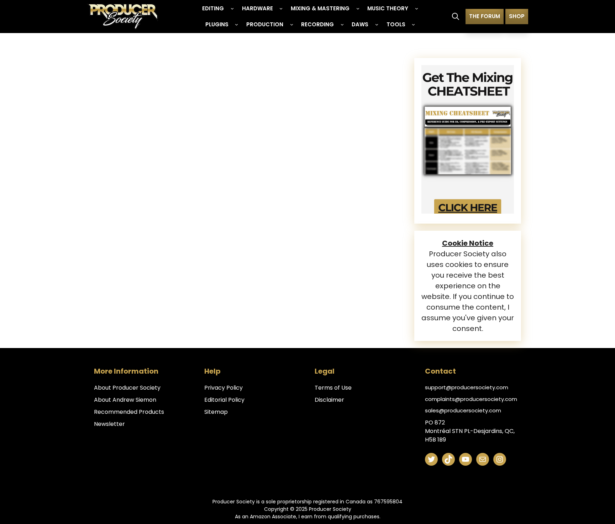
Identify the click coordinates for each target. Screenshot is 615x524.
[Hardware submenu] (281, 8)
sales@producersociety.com (463, 410)
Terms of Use (333, 388)
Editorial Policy (224, 400)
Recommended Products (129, 412)
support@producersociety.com (466, 387)
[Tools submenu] (413, 24)
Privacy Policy (223, 388)
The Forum (484, 16)
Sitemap (216, 412)
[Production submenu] (291, 24)
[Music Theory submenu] (416, 8)
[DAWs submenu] (376, 24)
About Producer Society (127, 388)
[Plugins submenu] (236, 24)
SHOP (517, 16)
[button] (455, 16)
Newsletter (109, 424)
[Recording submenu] (342, 24)
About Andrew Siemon (125, 400)
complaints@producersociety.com (471, 399)
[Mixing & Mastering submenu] (357, 8)
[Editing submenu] (232, 8)
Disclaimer (329, 400)
